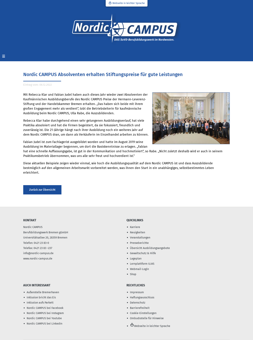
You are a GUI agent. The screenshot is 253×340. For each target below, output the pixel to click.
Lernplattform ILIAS (142, 263)
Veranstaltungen (140, 237)
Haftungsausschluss (142, 297)
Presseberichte (139, 243)
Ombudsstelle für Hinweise (147, 318)
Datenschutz (137, 302)
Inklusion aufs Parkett (40, 302)
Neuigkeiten (137, 232)
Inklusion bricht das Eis (41, 297)
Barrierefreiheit (140, 308)
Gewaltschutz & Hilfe (143, 253)
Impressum (137, 292)
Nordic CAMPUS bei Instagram (45, 313)
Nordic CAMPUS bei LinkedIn (44, 323)
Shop (133, 274)
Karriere (135, 227)
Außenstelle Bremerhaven (43, 292)
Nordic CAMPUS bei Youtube (44, 318)
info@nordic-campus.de (38, 253)
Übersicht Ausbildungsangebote (150, 248)
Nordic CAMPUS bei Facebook (45, 308)
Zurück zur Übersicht (42, 189)
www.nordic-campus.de (37, 258)
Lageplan (135, 258)
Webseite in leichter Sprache (126, 3)
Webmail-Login (139, 269)
